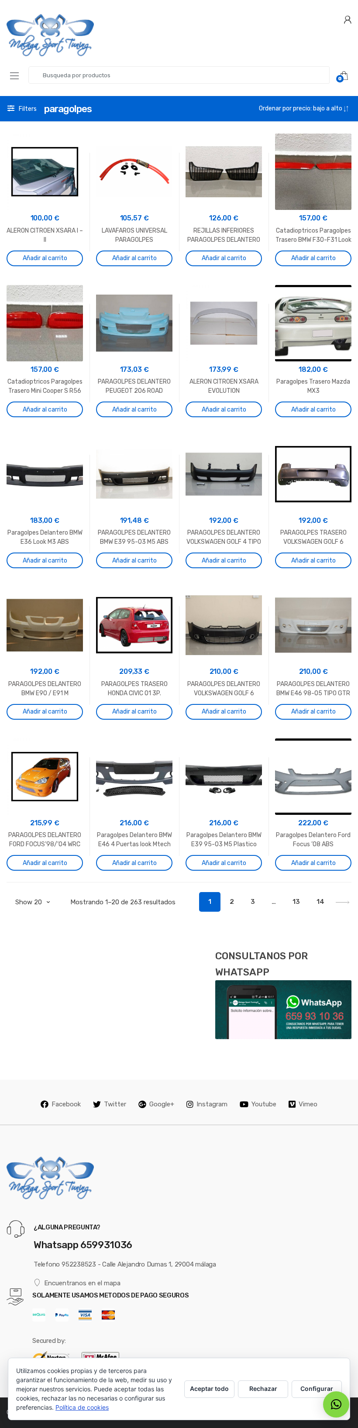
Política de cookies (82, 1407)
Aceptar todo (209, 1388)
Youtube (263, 1104)
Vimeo (308, 1104)
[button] (336, 1404)
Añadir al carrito (45, 258)
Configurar (316, 1388)
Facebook (66, 1104)
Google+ (161, 1104)
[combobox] (179, 75)
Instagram (211, 1104)
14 (320, 902)
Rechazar (263, 1388)
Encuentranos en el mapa (82, 1283)
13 (296, 902)
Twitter (115, 1104)
